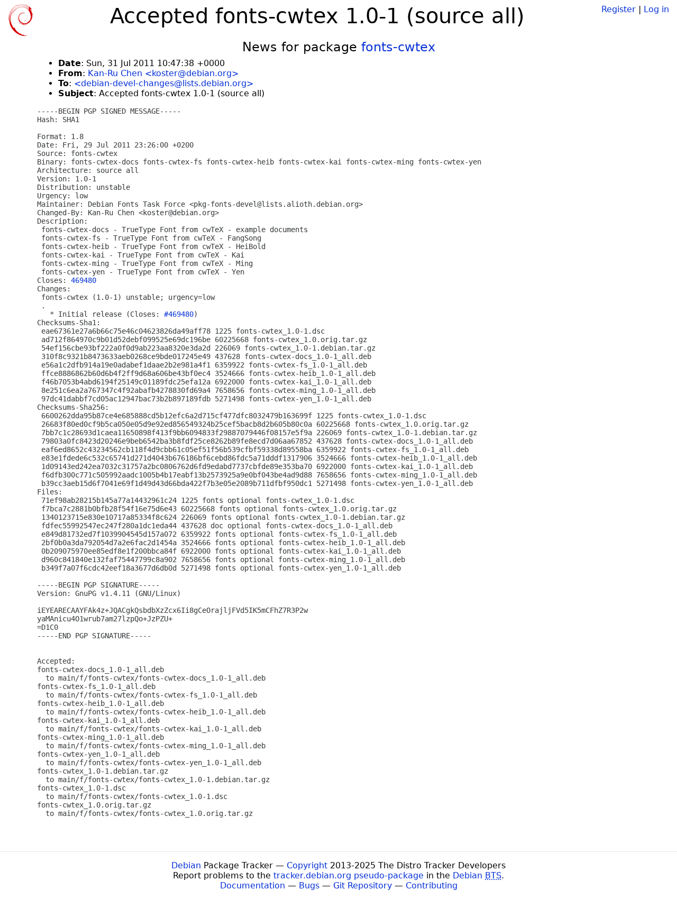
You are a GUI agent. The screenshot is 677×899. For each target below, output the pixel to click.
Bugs (309, 885)
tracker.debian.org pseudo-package (348, 875)
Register (618, 9)
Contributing (432, 885)
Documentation (252, 885)
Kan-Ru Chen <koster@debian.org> (163, 73)
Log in (656, 9)
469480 (83, 280)
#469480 (179, 314)
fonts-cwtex (398, 47)
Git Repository (362, 885)
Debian (186, 865)
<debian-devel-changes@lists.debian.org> (163, 83)
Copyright (307, 865)
